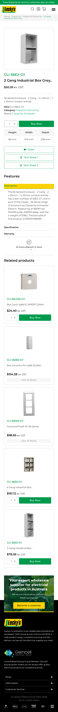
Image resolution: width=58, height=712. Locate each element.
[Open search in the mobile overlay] (33, 9)
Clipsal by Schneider (23, 113)
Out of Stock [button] (29, 380)
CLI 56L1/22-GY (16, 299)
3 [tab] (31, 249)
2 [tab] (27, 249)
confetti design (32, 700)
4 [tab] (35, 249)
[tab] (29, 186)
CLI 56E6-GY (14, 481)
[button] (53, 9)
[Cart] (44, 9)
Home (7, 16)
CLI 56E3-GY (14, 542)
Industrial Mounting (32, 16)
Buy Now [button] (35, 317)
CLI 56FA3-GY (15, 420)
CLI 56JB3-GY (15, 359)
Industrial (16, 16)
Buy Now (36, 123)
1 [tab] (23, 249)
